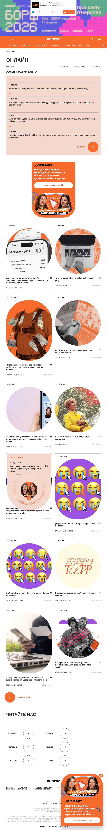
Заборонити (56, 12)
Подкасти (16, 463)
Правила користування (16, 789)
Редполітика (25, 787)
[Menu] (99, 39)
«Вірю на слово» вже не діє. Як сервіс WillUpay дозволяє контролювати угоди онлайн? (24, 367)
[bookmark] (97, 88)
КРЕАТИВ (15, 85)
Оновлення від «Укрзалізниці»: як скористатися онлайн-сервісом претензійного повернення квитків (27, 510)
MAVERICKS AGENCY (60, 826)
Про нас (9, 787)
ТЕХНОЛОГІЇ (13, 298)
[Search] (12, 39)
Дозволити (68, 12)
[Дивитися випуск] (53, 204)
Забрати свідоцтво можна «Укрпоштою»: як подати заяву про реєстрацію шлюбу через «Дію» (26, 439)
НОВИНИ (12, 226)
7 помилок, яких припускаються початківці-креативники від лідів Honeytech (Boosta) (49, 89)
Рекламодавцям (44, 787)
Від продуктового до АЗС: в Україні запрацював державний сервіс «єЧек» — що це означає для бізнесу (27, 280)
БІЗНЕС (14, 99)
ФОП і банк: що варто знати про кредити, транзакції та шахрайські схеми (25, 468)
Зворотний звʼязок (42, 789)
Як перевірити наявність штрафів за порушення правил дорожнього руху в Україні (73, 665)
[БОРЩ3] (53, 18)
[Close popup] (101, 775)
